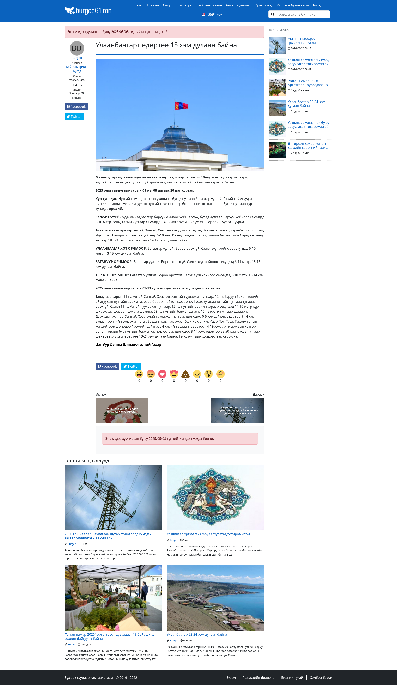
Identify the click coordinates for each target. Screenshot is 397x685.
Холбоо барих (321, 677)
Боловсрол (185, 5)
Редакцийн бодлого (258, 677)
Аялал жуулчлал (238, 5)
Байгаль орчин (210, 5)
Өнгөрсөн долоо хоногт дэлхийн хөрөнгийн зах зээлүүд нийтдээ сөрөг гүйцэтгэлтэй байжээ (307, 146)
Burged (77, 58)
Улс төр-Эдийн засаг (293, 5)
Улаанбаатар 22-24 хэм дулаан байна (197, 635)
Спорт (168, 5)
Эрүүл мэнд (264, 5)
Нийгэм (153, 5)
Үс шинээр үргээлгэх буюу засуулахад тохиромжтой (122, 411)
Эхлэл (138, 5)
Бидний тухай (292, 677)
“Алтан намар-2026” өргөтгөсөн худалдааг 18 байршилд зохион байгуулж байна (109, 636)
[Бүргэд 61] (88, 10)
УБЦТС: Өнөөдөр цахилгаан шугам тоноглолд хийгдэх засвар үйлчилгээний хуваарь (238, 410)
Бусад (317, 5)
